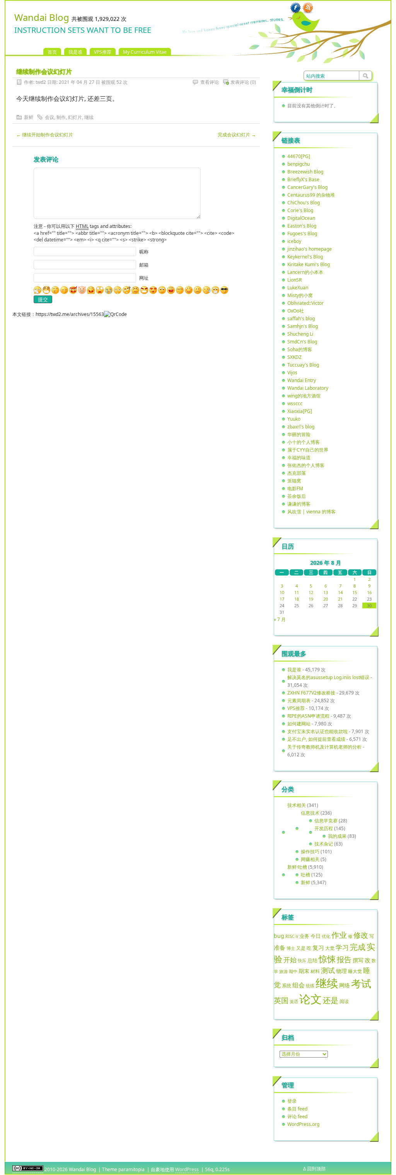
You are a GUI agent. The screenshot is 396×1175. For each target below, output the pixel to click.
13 (325, 592)
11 (296, 592)
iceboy (294, 241)
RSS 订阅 (308, 8)
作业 (339, 934)
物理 (341, 971)
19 (311, 599)
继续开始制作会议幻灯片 (44, 134)
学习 (342, 947)
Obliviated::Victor (305, 303)
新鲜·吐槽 (297, 867)
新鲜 (28, 117)
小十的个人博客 (303, 442)
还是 (330, 1000)
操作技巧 (310, 851)
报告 (344, 959)
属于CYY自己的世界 (307, 450)
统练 (310, 985)
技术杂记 (323, 843)
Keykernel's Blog (305, 256)
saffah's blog (301, 318)
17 (282, 599)
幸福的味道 (299, 457)
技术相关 (296, 805)
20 (325, 599)
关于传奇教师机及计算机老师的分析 (324, 747)
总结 (312, 960)
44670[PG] (298, 156)
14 (340, 592)
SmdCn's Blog (302, 341)
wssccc (294, 403)
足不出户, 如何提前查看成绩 (316, 739)
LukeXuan (297, 287)
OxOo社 (295, 310)
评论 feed (297, 1116)
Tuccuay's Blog (303, 365)
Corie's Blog (300, 210)
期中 (293, 971)
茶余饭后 (296, 496)
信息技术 (310, 813)
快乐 (302, 960)
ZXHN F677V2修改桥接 (311, 692)
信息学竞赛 (326, 820)
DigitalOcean (301, 218)
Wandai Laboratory (307, 388)
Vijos (292, 372)
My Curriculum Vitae (145, 52)
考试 (361, 983)
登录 (292, 1101)
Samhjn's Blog (302, 326)
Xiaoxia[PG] (299, 411)
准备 (279, 947)
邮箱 (143, 264)
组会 (298, 985)
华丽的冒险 (299, 434)
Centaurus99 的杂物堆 (311, 195)
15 (354, 592)
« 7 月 (280, 619)
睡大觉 (355, 971)
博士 (291, 948)
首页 (52, 52)
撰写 (358, 960)
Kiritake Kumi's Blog (308, 264)
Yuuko (293, 419)
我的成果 (337, 836)
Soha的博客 (299, 349)
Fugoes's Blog (302, 233)
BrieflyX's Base (303, 179)
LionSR (294, 280)
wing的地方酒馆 (304, 395)
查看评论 (209, 82)
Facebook (295, 8)
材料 (315, 971)
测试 (328, 970)
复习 (318, 947)
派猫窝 (294, 480)
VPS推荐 (102, 52)
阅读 (344, 1001)
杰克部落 (296, 473)
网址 (143, 278)
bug (279, 935)
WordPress (187, 1169)
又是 (301, 948)
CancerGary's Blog (307, 187)
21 (340, 599)
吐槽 (305, 874)
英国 (281, 1000)
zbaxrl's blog (300, 426)
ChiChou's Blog (303, 202)
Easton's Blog (301, 225)
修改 (360, 935)
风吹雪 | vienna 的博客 (311, 511)
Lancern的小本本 (305, 272)
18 (296, 599)
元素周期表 (299, 700)
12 (311, 592)
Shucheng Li (300, 334)
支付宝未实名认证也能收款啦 (317, 731)
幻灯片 (75, 117)
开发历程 (323, 828)
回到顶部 (316, 1168)
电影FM (295, 488)
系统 (286, 985)
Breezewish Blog (305, 171)
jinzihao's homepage (309, 249)
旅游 (283, 971)
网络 (344, 985)
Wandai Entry (301, 380)
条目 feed (297, 1108)
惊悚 (327, 958)
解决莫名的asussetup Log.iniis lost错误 (328, 677)
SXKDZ (294, 357)
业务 (304, 935)
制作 (61, 117)
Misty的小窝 (300, 295)
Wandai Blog (41, 17)
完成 (357, 947)
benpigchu (298, 164)
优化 (326, 936)
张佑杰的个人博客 (305, 465)
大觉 (330, 948)
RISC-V (291, 936)
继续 (89, 117)
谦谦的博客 (299, 504)
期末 (304, 971)
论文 (310, 999)
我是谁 (75, 52)
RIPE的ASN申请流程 (308, 716)
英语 (294, 1001)
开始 (290, 959)
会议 (49, 117)
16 (369, 592)
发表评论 (239, 82)
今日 (316, 935)
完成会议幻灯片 (237, 134)
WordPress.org (303, 1124)
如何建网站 (299, 723)
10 (282, 592)
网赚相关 (310, 859)
